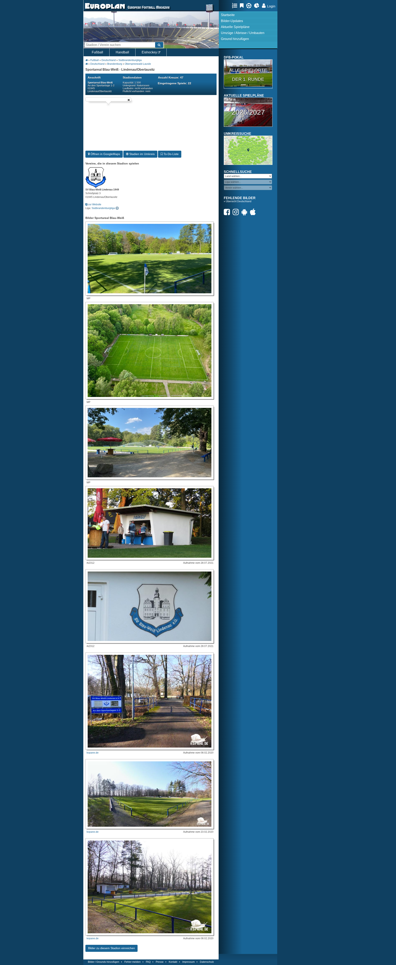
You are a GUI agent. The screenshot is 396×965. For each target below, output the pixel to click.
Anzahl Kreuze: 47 (170, 77)
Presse (160, 961)
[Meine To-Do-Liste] (243, 5)
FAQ (148, 961)
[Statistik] (257, 5)
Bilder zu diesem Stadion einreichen (111, 948)
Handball (122, 52)
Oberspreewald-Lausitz (138, 63)
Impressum (188, 961)
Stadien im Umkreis (141, 154)
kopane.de (93, 752)
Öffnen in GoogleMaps (105, 154)
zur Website (94, 204)
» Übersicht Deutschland (237, 201)
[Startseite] (105, 9)
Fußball (97, 52)
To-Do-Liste (171, 154)
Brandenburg (114, 63)
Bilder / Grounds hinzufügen (103, 961)
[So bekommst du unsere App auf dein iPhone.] (254, 212)
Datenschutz (207, 961)
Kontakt (173, 961)
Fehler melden (132, 961)
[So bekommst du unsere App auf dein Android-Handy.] (245, 212)
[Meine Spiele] (249, 5)
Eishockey (150, 52)
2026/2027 (248, 112)
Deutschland (108, 60)
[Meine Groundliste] (235, 5)
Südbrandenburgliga (130, 60)
